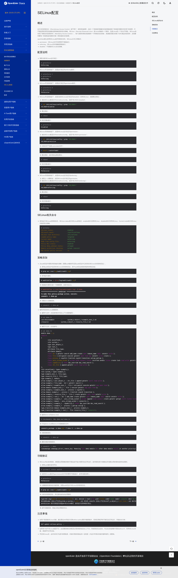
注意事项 (155, 33)
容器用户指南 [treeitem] (9, 107)
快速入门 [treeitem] (7, 32)
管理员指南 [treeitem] (8, 44)
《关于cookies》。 (93, 574)
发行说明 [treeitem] (7, 27)
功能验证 (155, 29)
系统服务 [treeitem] (7, 73)
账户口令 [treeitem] (7, 65)
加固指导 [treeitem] (7, 60)
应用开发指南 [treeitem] (9, 119)
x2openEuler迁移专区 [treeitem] (12, 143)
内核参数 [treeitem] (7, 81)
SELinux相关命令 (157, 20)
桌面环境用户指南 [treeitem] (10, 131)
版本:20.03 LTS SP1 (49, 3)
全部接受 (134, 572)
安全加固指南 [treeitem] (9, 50)
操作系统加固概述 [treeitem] (10, 56)
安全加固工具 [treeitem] (8, 91)
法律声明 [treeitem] (7, 21)
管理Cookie (156, 572)
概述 (153, 12)
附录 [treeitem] (5, 95)
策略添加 (155, 25)
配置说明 (155, 16)
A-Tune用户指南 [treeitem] (10, 113)
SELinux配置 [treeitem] (8, 85)
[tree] (15, 294)
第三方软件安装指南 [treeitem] (11, 125)
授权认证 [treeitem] (7, 69)
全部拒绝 (145, 572)
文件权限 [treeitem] (7, 77)
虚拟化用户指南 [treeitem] (10, 102)
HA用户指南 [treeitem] (8, 137)
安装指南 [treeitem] (7, 38)
